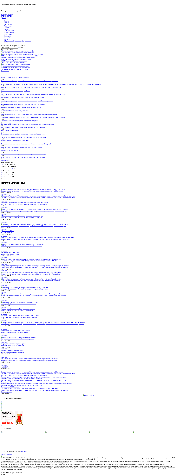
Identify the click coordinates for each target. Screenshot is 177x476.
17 (1, 174)
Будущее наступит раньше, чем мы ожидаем (14, 66)
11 (4, 172)
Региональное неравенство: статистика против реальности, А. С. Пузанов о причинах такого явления (33, 117)
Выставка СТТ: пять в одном (10, 150)
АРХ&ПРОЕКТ (9, 31)
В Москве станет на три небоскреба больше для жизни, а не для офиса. (23, 157)
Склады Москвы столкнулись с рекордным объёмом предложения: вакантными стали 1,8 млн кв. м (32, 191)
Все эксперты (5, 71)
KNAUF (7, 37)
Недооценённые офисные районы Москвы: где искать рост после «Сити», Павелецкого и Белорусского (33, 295)
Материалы (8, 24)
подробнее (4, 194)
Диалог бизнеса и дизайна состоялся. (12, 352)
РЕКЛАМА (8, 445)
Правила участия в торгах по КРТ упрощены (15, 140)
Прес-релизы (17, 41)
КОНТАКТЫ (8, 448)
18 (4, 174)
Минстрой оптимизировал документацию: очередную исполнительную (23, 154)
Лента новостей (6, 74)
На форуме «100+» (6, 232)
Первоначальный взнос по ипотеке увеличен (15, 77)
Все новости (5, 160)
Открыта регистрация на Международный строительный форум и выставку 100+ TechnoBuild (30, 274)
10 (1, 172)
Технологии (8, 26)
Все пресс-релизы (6, 392)
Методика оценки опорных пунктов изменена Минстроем (19, 120)
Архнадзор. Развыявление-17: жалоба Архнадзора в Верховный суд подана (24, 289)
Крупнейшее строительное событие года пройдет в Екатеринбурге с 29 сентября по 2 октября (30, 280)
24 (1, 176)
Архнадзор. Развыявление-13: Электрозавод (14, 332)
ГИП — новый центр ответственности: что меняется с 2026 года (21, 56)
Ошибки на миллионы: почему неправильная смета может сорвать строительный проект (29, 114)
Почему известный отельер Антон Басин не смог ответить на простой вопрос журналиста (29, 81)
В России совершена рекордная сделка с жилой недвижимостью (21, 107)
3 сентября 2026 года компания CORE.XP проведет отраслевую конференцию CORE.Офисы (30, 261)
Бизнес (6, 22)
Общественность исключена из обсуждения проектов (17, 339)
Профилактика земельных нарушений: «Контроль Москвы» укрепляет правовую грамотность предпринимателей (36, 239)
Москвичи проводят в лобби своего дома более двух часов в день (21, 217)
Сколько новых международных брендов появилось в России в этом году (24, 137)
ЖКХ (6, 29)
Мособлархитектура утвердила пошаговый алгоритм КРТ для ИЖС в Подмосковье (27, 101)
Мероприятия (8, 41)
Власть (6, 21)
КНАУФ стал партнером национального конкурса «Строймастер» (21, 246)
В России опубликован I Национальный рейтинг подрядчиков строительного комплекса (29, 360)
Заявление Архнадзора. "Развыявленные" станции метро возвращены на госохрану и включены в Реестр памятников (38, 197)
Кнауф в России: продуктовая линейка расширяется (17, 59)
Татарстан (24, 451)
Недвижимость (9, 32)
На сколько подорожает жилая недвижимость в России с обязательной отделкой (26, 144)
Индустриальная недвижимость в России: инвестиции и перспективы (23, 127)
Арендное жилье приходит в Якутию (12, 345)
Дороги (6, 27)
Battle (6, 42)
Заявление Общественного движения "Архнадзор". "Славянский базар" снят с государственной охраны (33, 226)
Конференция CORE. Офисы (10, 254)
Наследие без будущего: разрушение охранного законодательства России (24, 204)
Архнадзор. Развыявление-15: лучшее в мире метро (17, 310)
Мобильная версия (6, 454)
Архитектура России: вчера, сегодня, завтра (14, 111)
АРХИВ (6, 446)
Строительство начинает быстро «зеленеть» (14, 69)
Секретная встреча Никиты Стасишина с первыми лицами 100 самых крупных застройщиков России (33, 94)
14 (10, 172)
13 (8, 172)
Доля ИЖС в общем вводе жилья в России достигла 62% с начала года (23, 104)
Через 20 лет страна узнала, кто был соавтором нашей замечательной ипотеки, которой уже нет (31, 87)
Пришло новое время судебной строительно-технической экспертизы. (23, 134)
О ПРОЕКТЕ (8, 443)
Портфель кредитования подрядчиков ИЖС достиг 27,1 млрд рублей (22, 97)
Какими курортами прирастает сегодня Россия (15, 91)
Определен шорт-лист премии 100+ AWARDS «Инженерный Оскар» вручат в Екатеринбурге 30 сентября (34, 267)
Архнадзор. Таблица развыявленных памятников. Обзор (18, 304)
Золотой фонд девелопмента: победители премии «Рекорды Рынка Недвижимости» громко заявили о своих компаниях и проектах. (42, 324)
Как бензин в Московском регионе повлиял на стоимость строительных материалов (27, 124)
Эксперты (7, 36)
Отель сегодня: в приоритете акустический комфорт (17, 52)
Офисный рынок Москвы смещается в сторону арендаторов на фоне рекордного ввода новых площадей (33, 211)
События (7, 39)
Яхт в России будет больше (9, 130)
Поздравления (26, 41)
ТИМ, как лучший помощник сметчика (13, 62)
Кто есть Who (8, 34)
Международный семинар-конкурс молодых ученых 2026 (19, 317)
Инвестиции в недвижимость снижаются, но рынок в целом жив (21, 147)
